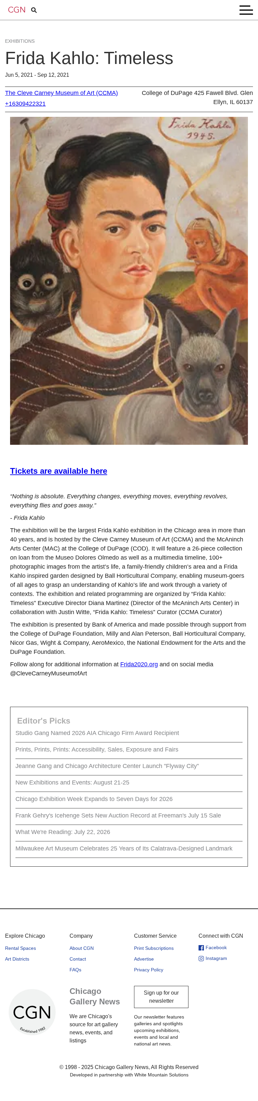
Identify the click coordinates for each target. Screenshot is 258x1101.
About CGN (82, 948)
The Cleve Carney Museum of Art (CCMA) (61, 93)
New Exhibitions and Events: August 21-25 (72, 782)
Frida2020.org (139, 664)
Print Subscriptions (154, 948)
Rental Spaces (20, 948)
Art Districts (17, 959)
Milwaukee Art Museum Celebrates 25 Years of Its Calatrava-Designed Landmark (123, 848)
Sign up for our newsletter (161, 997)
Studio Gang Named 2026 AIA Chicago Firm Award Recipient (97, 733)
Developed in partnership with (129, 1074)
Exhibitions (20, 41)
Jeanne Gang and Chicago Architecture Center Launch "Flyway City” (107, 766)
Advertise (144, 959)
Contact (78, 959)
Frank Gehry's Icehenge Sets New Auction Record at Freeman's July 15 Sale (118, 815)
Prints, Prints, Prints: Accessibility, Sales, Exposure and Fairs (96, 749)
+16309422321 (25, 103)
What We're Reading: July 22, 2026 (62, 832)
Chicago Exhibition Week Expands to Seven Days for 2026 (94, 799)
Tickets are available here (58, 470)
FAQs (75, 969)
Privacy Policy (148, 969)
